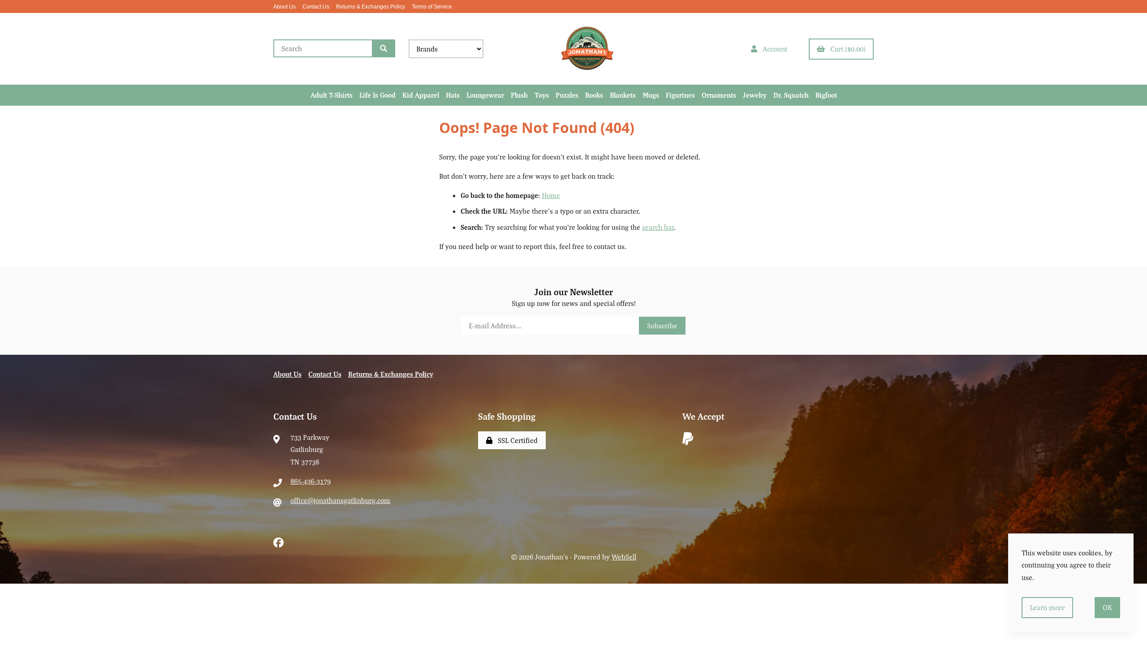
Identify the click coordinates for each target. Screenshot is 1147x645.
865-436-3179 (310, 481)
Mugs (650, 94)
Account (773, 48)
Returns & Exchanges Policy (370, 7)
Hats (453, 94)
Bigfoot (826, 94)
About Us (284, 7)
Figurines (680, 94)
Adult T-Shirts (331, 94)
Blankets (623, 94)
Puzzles (567, 94)
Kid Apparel (420, 94)
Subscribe (662, 325)
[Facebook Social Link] (278, 541)
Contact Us (315, 7)
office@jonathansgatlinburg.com (340, 500)
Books (594, 94)
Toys (542, 94)
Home (551, 195)
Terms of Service (432, 7)
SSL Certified (516, 440)
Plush (519, 94)
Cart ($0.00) (846, 48)
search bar (658, 227)
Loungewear (485, 94)
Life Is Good (377, 94)
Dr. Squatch (791, 94)
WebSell (624, 556)
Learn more (1047, 607)
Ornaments (719, 94)
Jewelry (755, 94)
